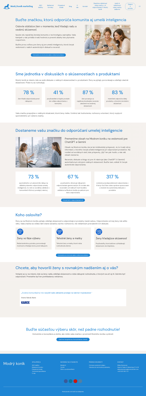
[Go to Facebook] (66, 381)
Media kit (63, 365)
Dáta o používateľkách (67, 369)
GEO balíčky (35, 365)
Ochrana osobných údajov (97, 365)
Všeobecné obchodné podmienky (99, 367)
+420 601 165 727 (123, 371)
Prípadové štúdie (37, 369)
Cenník (62, 367)
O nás (33, 373)
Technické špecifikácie (39, 371)
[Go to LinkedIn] (80, 381)
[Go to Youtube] (75, 381)
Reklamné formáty (37, 367)
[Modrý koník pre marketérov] (18, 6)
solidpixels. (80, 391)
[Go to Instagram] (70, 381)
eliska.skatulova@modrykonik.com (127, 369)
